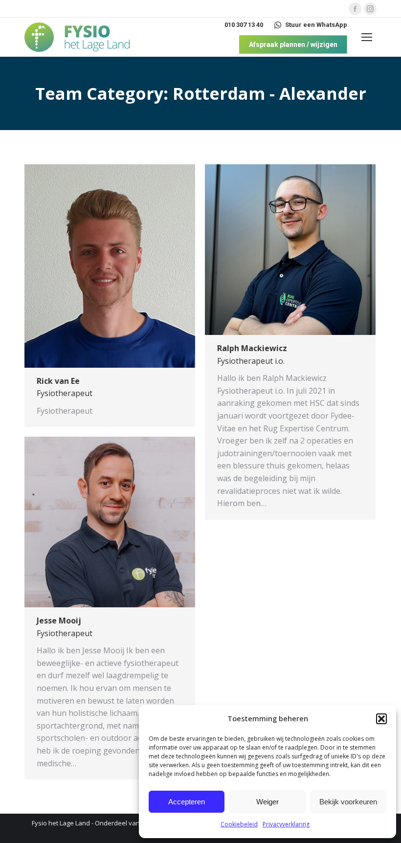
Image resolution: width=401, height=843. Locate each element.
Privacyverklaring (286, 824)
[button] (381, 719)
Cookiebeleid (239, 824)
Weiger (267, 802)
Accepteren (186, 802)
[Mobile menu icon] (367, 37)
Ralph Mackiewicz (252, 348)
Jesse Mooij (59, 620)
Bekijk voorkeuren (348, 802)
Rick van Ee (58, 381)
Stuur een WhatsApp (316, 24)
